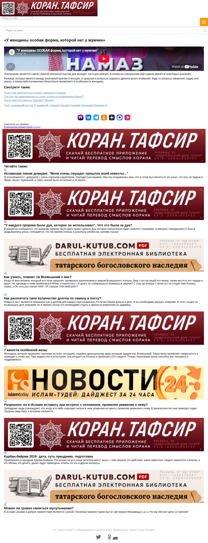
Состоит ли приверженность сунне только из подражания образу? (44, 96)
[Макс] (120, 117)
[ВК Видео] (127, 117)
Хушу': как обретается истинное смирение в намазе (35, 92)
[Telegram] (96, 117)
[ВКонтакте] (88, 117)
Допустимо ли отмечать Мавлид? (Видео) (29, 100)
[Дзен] (112, 117)
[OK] (104, 117)
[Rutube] (81, 117)
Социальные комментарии (22, 126)
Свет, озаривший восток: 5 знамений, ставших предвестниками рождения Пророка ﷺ (56, 105)
